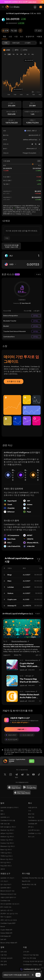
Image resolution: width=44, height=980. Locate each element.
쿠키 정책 (4, 961)
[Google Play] (29, 787)
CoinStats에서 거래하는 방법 (32, 964)
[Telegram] (32, 144)
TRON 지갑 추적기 (7, 856)
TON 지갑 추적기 (6, 853)
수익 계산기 (4, 881)
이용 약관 (4, 955)
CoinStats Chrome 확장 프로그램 (32, 878)
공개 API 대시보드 (34, 830)
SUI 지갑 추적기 (6, 862)
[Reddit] (39, 144)
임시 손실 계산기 (6, 884)
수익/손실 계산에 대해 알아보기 (33, 961)
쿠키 (18, 975)
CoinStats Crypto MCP (8, 923)
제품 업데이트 (32, 807)
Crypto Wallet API (6, 930)
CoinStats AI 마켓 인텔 (8, 820)
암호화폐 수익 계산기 (7, 878)
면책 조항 (4, 951)
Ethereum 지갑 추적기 (8, 846)
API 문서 (31, 827)
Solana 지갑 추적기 (7, 840)
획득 (2, 811)
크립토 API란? (12, 735)
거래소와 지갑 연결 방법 (31, 955)
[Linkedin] (28, 775)
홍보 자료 (31, 814)
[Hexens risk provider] (22, 303)
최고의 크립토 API (28, 735)
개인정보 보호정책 (6, 958)
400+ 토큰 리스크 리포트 (9, 920)
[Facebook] (39, 775)
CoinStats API (32, 823)
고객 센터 (26, 951)
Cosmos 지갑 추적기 (7, 843)
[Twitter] (35, 144)
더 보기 (38, 274)
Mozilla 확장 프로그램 (29, 884)
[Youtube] (33, 775)
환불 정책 (4, 964)
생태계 (3, 869)
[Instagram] (10, 775)
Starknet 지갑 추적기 (7, 830)
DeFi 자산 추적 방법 (29, 958)
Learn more (32, 2)
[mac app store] (22, 792)
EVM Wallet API (6, 936)
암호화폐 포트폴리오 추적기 (10, 807)
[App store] (14, 787)
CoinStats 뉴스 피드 (34, 833)
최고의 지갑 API (12, 739)
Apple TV (25, 887)
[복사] (36, 131)
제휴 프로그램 (5, 823)
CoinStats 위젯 (5, 900)
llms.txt (3, 926)
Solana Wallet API (6, 933)
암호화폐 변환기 (6, 887)
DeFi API (3, 939)
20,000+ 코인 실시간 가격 (9, 913)
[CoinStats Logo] (12, 6)
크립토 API (20, 729)
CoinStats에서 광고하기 (35, 820)
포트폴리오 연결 (13, 381)
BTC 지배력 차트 (6, 907)
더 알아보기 (22, 299)
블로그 (3, 814)
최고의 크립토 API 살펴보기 (20, 722)
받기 (31, 761)
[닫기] (41, 2)
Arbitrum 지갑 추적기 (7, 836)
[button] (36, 131)
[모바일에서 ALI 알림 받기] (20, 30)
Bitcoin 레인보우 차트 (7, 891)
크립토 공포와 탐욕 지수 (8, 897)
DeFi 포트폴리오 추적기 (8, 827)
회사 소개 (31, 836)
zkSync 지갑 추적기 (7, 833)
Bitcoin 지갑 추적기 (7, 859)
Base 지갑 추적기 (6, 849)
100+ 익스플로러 (6, 917)
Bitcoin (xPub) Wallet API (9, 943)
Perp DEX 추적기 (6, 866)
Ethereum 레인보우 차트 (8, 894)
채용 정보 (31, 817)
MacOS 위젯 (26, 881)
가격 (29, 811)
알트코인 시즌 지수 (7, 910)
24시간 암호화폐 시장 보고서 (10, 904)
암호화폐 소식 (5, 817)
